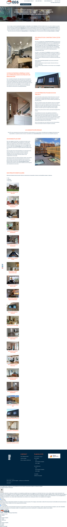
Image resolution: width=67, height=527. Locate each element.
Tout (8, 178)
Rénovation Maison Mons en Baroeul (13, 299)
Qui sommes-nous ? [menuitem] (4, 513)
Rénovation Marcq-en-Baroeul (13, 192)
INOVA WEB (9, 483)
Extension (9, 179)
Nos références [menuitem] (3, 520)
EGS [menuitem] (0, 516)
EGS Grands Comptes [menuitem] (4, 522)
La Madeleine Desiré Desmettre (13, 206)
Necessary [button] (2, 498)
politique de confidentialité (24, 480)
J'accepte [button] (2, 487)
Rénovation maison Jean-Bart (13, 338)
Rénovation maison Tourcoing (13, 351)
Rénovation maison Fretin (13, 259)
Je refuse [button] (5, 487)
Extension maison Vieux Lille (13, 405)
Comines (13, 219)
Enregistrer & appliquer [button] (4, 509)
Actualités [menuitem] (2, 525)
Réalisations (33, 17)
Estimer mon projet (55, 2)
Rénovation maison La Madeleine (12, 232)
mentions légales (15, 480)
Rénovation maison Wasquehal (13, 378)
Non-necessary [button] (3, 504)
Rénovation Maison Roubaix (13, 312)
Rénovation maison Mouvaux (13, 365)
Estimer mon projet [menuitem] (3, 526)
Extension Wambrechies (13, 443)
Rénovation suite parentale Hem (13, 272)
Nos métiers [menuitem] (2, 515)
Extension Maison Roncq (13, 418)
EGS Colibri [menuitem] (2, 518)
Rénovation (9, 180)
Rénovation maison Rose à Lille (13, 285)
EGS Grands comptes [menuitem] (4, 517)
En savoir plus (10, 487)
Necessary (3, 499)
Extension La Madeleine (13, 430)
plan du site (9, 480)
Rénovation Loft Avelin (12, 325)
